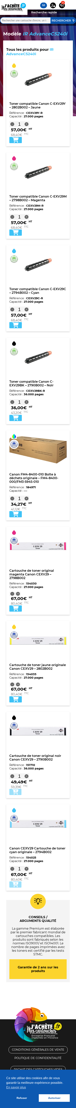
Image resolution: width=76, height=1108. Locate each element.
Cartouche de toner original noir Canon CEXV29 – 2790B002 (35, 757)
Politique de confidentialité (38, 1058)
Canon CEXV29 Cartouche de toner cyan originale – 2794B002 (37, 850)
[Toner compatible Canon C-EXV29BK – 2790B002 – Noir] (38, 357)
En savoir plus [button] (16, 1087)
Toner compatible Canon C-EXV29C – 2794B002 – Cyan (37, 291)
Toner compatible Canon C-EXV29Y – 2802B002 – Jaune (37, 105)
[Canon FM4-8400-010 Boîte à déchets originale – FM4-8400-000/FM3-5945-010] (38, 449)
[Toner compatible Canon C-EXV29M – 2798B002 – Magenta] (38, 172)
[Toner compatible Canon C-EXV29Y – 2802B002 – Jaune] (38, 79)
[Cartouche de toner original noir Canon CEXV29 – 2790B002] (38, 731)
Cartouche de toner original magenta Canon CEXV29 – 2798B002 (31, 574)
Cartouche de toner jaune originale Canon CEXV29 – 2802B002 (37, 666)
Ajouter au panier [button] (15, 140)
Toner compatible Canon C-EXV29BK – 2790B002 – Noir (31, 383)
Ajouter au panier (15, 792)
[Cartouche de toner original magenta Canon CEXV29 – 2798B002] (38, 546)
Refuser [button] (22, 1097)
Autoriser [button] (54, 1097)
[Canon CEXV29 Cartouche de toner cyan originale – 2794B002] (38, 823)
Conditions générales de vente (38, 1049)
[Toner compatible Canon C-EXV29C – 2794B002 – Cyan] (38, 264)
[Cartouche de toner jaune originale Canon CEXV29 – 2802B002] (38, 640)
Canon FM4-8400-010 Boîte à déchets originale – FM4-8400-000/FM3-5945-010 (33, 478)
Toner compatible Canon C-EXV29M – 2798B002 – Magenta (38, 198)
